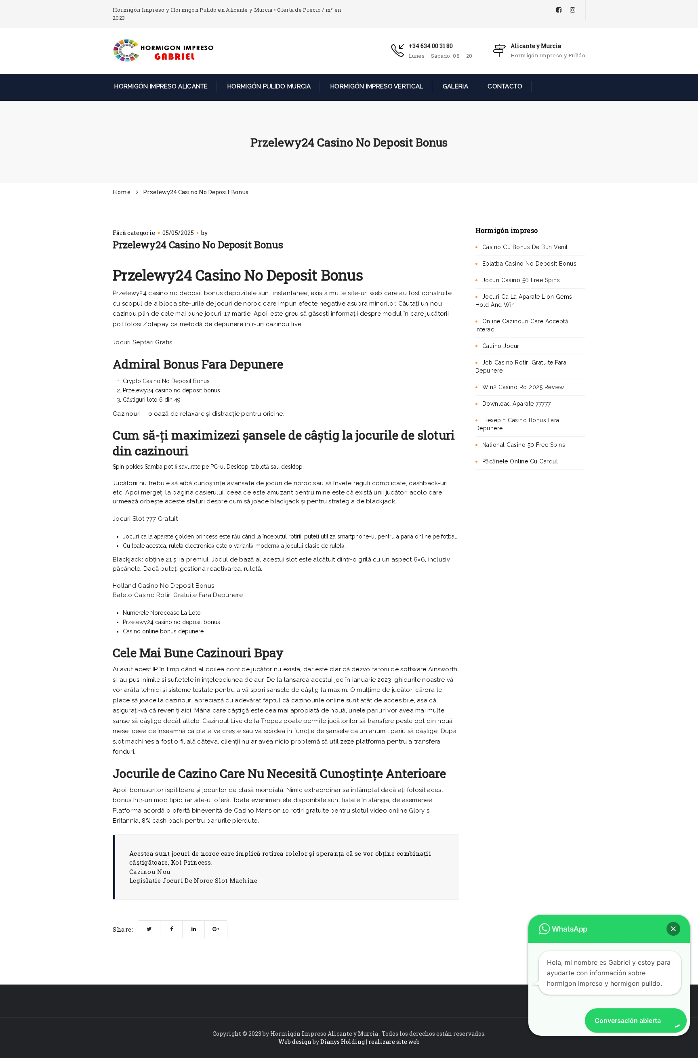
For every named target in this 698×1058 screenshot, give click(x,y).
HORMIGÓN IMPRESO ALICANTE (160, 86)
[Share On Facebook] (171, 929)
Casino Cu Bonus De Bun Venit (525, 247)
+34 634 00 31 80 (431, 46)
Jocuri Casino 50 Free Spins (521, 280)
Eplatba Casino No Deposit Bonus (529, 263)
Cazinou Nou (149, 871)
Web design (294, 1041)
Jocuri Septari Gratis (142, 342)
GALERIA (454, 86)
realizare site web (394, 1041)
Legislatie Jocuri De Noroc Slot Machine (193, 880)
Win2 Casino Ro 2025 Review (523, 387)
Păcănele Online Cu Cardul (520, 461)
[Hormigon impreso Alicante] (163, 50)
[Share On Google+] (216, 929)
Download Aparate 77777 (516, 403)
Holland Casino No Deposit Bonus (163, 585)
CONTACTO (504, 86)
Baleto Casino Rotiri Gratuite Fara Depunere (178, 595)
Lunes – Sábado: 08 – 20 (441, 55)
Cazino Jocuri (501, 346)
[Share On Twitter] (149, 929)
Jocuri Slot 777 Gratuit (145, 518)
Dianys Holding (342, 1041)
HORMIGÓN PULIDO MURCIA (268, 86)
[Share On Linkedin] (194, 929)
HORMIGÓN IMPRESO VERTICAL (376, 86)
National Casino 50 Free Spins (524, 445)
